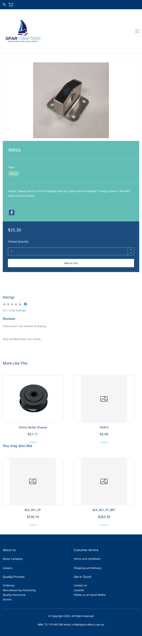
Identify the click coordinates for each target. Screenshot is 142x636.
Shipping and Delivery (87, 568)
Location (79, 590)
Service (7, 599)
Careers (7, 568)
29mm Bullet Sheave (33, 427)
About (6, 558)
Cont (77, 585)
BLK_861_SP (33, 510)
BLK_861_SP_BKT (103, 510)
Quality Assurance (14, 594)
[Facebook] (11, 212)
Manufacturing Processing (19, 590)
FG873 (104, 427)
